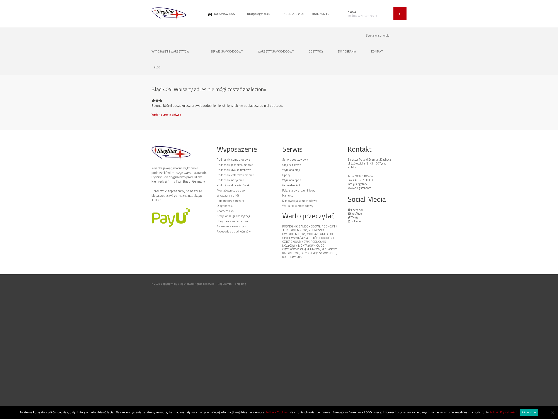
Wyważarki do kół (228, 195)
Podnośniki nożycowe (230, 180)
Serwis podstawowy (295, 159)
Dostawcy (316, 51)
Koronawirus (292, 257)
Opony (286, 175)
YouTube (357, 213)
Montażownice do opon (231, 190)
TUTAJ (155, 199)
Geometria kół (226, 211)
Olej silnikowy (310, 249)
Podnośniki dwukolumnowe (234, 170)
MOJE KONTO (320, 13)
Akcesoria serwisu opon (232, 226)
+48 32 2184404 (292, 13)
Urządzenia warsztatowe (232, 221)
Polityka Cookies (276, 412)
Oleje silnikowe (291, 165)
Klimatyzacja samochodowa (299, 200)
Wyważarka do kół (304, 238)
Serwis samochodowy (227, 51)
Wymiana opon (291, 180)
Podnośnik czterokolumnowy (308, 240)
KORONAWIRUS (224, 13)
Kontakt (377, 51)
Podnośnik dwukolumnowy (303, 232)
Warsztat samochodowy (276, 51)
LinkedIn (356, 221)
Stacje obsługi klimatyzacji (233, 216)
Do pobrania (347, 51)
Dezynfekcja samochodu (318, 253)
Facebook (357, 210)
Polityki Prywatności (503, 412)
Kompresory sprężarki (231, 200)
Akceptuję (529, 412)
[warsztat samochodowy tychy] (168, 13)
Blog (157, 67)
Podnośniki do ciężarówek (233, 185)
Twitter (355, 217)
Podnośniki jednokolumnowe (235, 165)
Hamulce (287, 195)
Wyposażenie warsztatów (170, 51)
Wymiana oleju (291, 170)
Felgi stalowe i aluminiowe (298, 190)
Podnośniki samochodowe (233, 159)
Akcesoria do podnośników (234, 231)
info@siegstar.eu (258, 13)
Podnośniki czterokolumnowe (235, 175)
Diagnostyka (225, 206)
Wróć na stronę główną (166, 114)
